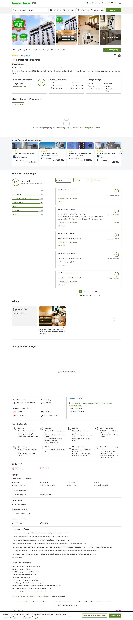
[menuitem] (92, 3)
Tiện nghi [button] (61, 50)
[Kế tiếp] (121, 153)
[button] (21, 3)
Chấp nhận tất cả (115, 615)
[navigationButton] (76, 291)
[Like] (115, 55)
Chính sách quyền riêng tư (36, 618)
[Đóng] (130, 615)
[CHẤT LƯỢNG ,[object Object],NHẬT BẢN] (18, 63)
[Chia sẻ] (119, 55)
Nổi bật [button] (53, 50)
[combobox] (30, 10)
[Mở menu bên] (119, 3)
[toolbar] (62, 10)
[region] (66, 615)
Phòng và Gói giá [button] (35, 50)
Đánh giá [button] (46, 50)
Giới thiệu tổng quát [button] (20, 50)
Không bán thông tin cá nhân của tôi (66, 605)
